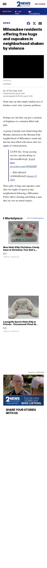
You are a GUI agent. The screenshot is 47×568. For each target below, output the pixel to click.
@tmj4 (32, 159)
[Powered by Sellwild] (40, 372)
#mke (12, 162)
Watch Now (39, 4)
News (6, 23)
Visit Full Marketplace (35, 218)
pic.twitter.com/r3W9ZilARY (23, 166)
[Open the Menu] (4, 4)
